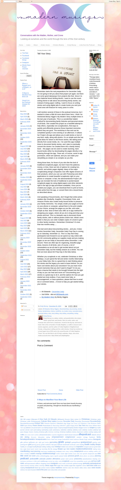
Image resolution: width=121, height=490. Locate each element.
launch (32, 449)
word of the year (41, 470)
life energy (53, 449)
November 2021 (25, 290)
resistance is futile (31, 461)
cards (50, 430)
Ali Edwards (46, 309)
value (69, 467)
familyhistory (46, 311)
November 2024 (25, 173)
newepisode (91, 453)
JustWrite (58, 311)
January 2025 (24, 166)
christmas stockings (53, 432)
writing (76, 313)
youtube (63, 470)
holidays (58, 446)
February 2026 (25, 122)
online (38, 456)
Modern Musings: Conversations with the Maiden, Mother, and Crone (96, 125)
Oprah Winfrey (28, 425)
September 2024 (25, 180)
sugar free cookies (63, 465)
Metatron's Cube (85, 423)
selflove (37, 463)
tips (40, 467)
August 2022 (24, 259)
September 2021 (25, 297)
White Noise (88, 425)
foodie (71, 439)
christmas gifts (43, 432)
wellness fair (23, 470)
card (31, 430)
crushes (36, 434)
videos (85, 467)
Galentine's (53, 423)
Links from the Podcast (87, 45)
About (36, 45)
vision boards (96, 467)
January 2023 (24, 238)
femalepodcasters (27, 439)
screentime (80, 461)
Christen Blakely (58, 45)
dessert (70, 434)
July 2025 (23, 149)
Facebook (25, 55)
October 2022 (24, 251)
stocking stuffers (34, 465)
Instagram (25, 62)
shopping (43, 463)
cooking (90, 432)
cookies (85, 432)
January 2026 (24, 126)
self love (94, 461)
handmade (66, 444)
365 (21, 419)
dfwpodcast (85, 434)
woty (52, 470)
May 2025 (23, 154)
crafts (22, 434)
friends (82, 439)
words (49, 470)
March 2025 (24, 159)
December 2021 (25, 285)
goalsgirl (68, 442)
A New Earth (42, 419)
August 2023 (24, 218)
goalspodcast (86, 442)
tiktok (36, 467)
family (99, 437)
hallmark (59, 444)
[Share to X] (73, 306)
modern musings (36, 453)
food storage (58, 439)
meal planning (35, 451)
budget (92, 427)
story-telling (62, 313)
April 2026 (23, 116)
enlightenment (70, 437)
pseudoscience (87, 459)
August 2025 (24, 146)
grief (29, 444)
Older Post (79, 390)
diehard (99, 434)
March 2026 (24, 119)
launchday (44, 449)
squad (22, 465)
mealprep (59, 451)
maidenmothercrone (84, 449)
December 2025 (25, 129)
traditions (59, 467)
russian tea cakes (53, 461)
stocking (26, 465)
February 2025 (25, 161)
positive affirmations (53, 459)
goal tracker (45, 442)
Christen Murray (96, 110)
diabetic (94, 434)
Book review (74, 419)
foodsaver (76, 439)
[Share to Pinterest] (76, 306)
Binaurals (67, 419)
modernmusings (48, 453)
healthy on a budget (26, 446)
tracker (48, 467)
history (53, 311)
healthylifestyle (37, 446)
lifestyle (60, 449)
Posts (25, 306)
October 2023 (24, 211)
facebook (92, 437)
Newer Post (42, 390)
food (52, 439)
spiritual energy (77, 463)
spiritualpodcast (95, 463)
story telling (55, 313)
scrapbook (65, 461)
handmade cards (74, 444)
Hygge (68, 423)
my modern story (67, 311)
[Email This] (69, 306)
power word (65, 459)
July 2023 (23, 220)
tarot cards (93, 465)
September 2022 (25, 255)
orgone (52, 456)
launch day (38, 449)
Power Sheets (37, 425)
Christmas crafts (25, 421)
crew (25, 434)
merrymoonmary (59, 477)
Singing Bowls (74, 425)
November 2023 (25, 206)
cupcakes (54, 434)
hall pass (54, 444)
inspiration (79, 446)
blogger (81, 427)
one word (32, 456)
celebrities (63, 430)
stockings (42, 465)
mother (58, 453)
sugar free (53, 465)
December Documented (82, 421)
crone (28, 434)
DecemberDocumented (27, 423)
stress (47, 465)
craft (99, 432)
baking (46, 427)
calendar (27, 430)
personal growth (73, 456)
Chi (80, 419)
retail (38, 461)
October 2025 (24, 137)
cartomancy (56, 430)
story (49, 313)
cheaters (31, 432)
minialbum (27, 453)
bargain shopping (58, 427)
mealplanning (51, 451)
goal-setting (53, 442)
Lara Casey (74, 423)
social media (61, 463)
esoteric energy (82, 437)
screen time (73, 461)
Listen (28, 45)
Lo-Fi (79, 423)
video (81, 467)
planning (98, 456)
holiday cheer (51, 446)
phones (92, 456)
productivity (78, 459)
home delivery (69, 446)
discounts (33, 437)
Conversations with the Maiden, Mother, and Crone (41, 35)
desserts (75, 434)
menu (63, 451)
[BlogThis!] (71, 306)
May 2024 (23, 192)
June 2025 (23, 151)
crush (32, 434)
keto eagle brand (25, 449)
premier (71, 459)
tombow (43, 467)
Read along (56, 425)
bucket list (86, 427)
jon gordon (95, 446)
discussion (41, 437)
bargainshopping (68, 427)
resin (99, 459)
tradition (52, 467)
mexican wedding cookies (90, 451)
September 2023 (25, 213)
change (26, 432)
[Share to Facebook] (75, 306)
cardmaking (44, 430)
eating (48, 437)
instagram (86, 446)
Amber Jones (45, 45)
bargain (51, 427)
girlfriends (32, 442)
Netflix (99, 423)
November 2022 (25, 246)
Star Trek (82, 425)
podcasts (43, 459)
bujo (96, 427)
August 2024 (24, 184)
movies (70, 453)
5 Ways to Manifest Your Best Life (51, 400)
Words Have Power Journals (26, 67)
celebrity (69, 430)
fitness (49, 439)
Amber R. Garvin (96, 106)
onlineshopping (44, 456)
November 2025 (25, 133)
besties (76, 427)
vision (89, 467)
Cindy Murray (71, 45)
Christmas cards (96, 419)
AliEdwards (60, 419)
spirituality (86, 463)
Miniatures (94, 423)
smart (48, 463)
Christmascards (35, 421)
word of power (32, 470)
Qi (51, 425)
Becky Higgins (54, 309)
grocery (38, 444)
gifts (21, 442)
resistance (23, 461)
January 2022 (24, 281)
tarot (88, 465)
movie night (64, 453)
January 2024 (24, 204)
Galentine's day (61, 423)
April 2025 (23, 156)
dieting (27, 437)
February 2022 (25, 277)
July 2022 (23, 264)
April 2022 (23, 272)
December (60, 421)
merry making (69, 451)
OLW (22, 425)
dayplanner (60, 434)
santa (60, 461)
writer (55, 470)
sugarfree (79, 465)
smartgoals (54, 463)
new (78, 453)
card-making (37, 430)
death (66, 434)
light (64, 449)
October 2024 (24, 177)
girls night (38, 442)
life (49, 449)
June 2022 (23, 266)
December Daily (58, 292)
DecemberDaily (64, 309)
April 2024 (23, 194)
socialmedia (69, 463)
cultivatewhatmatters (45, 434)
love (68, 449)
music (74, 453)
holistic (63, 446)
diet (21, 437)
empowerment (57, 437)
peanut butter (63, 456)
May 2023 (23, 225)
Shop (99, 45)
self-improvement (30, 463)
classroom (80, 432)
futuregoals (97, 439)
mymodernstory (77, 311)
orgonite (56, 456)
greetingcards (24, 444)
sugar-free (72, 465)
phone (81, 456)
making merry (97, 449)
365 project (26, 419)
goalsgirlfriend (76, 442)
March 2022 (24, 274)
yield (59, 470)
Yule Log (22, 427)
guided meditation (46, 444)
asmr (39, 427)
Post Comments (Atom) (54, 394)
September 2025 (25, 142)
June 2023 (23, 223)
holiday (44, 446)
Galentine (47, 423)
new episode (83, 453)
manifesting (25, 451)
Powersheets (47, 425)
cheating (36, 432)
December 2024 (25, 168)
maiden (72, 449)
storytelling (70, 313)
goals (61, 442)
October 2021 (24, 294)
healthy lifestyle (95, 444)
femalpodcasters (41, 439)
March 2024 (24, 197)
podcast (24, 458)
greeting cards (97, 442)
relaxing (94, 459)
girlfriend (26, 442)
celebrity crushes (87, 430)
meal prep (44, 451)
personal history (43, 313)
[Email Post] (65, 306)
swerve (84, 465)
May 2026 (23, 114)
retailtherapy (44, 461)
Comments (26, 310)
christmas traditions (65, 432)
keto (99, 446)
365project (34, 419)
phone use (87, 456)
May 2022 (23, 269)
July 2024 (23, 187)
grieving (34, 444)
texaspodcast (29, 467)
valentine (65, 467)
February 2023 (25, 233)
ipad (90, 446)
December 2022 (25, 242)
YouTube (25, 53)
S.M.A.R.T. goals (65, 425)
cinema (74, 432)
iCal (75, 446)
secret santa (87, 461)
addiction (28, 427)
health (87, 444)
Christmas (85, 419)
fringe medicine (88, 439)
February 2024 (25, 199)
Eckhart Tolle (39, 423)
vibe (73, 467)
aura (42, 427)
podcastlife (34, 459)
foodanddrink (65, 439)
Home (21, 45)
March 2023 (24, 231)
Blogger (76, 477)
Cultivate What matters (49, 421)
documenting (73, 309)
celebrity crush (77, 430)
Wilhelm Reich (97, 425)
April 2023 (23, 228)
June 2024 (23, 189)
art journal (34, 427)
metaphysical (78, 451)
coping (96, 432)
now (96, 453)
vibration (76, 467)
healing (82, 444)
